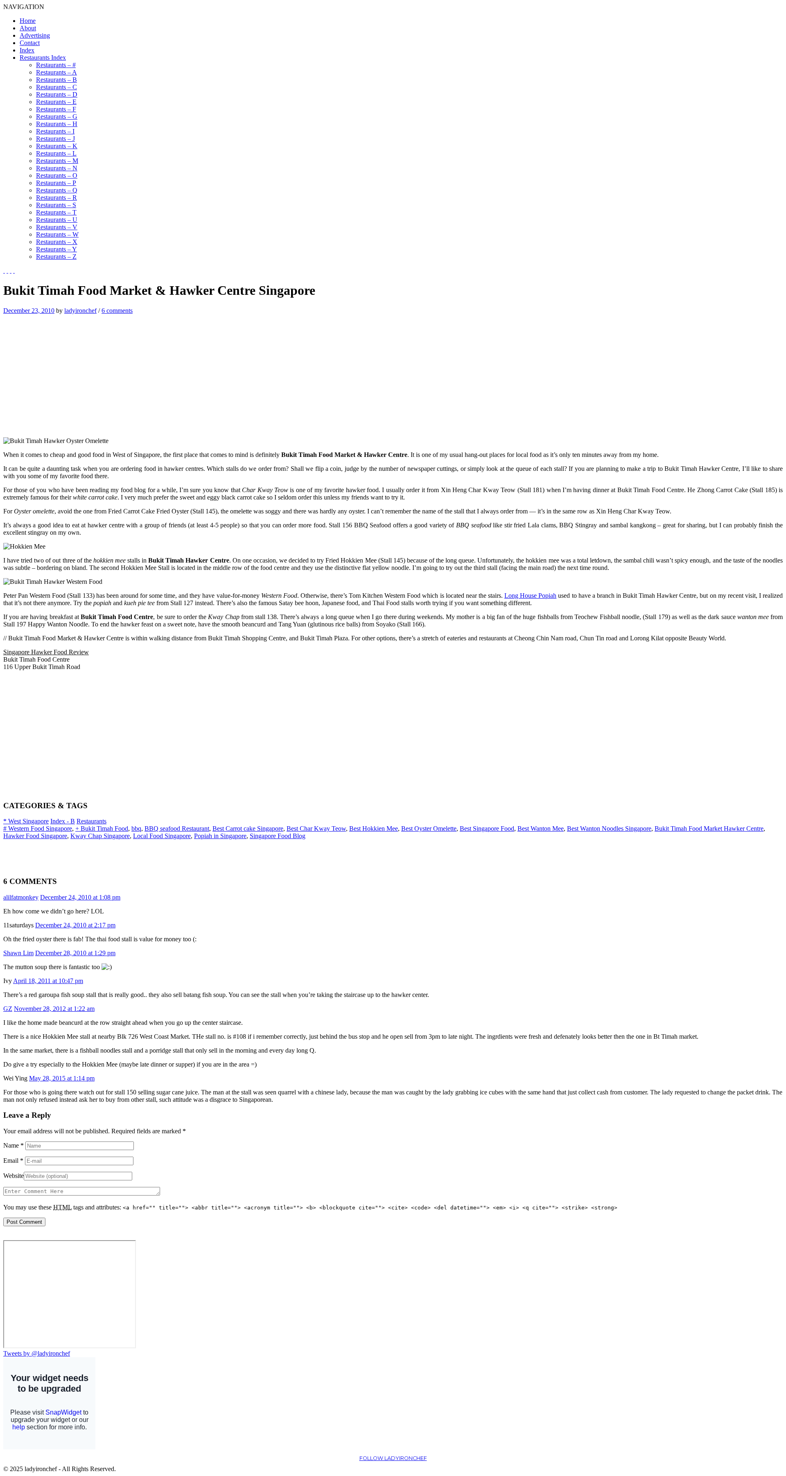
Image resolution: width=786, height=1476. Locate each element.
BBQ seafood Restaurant (177, 828)
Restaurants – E (56, 101)
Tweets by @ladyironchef (36, 1353)
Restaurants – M (57, 160)
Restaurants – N (56, 168)
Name (13, 1145)
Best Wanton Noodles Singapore (609, 828)
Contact (30, 42)
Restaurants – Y (56, 249)
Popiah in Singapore (220, 835)
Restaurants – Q (56, 190)
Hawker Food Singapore (35, 835)
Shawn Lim (18, 952)
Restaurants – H (56, 123)
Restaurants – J (55, 138)
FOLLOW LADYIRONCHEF (393, 1458)
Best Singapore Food (487, 828)
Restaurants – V (56, 227)
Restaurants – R (56, 197)
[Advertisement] (72, 371)
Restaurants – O (56, 175)
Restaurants (91, 821)
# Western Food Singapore (37, 828)
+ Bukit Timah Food (101, 828)
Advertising (35, 35)
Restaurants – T (56, 212)
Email (13, 1160)
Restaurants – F (56, 109)
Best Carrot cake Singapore (247, 828)
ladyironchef (80, 310)
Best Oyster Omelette (428, 828)
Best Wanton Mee (540, 828)
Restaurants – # (56, 64)
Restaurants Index (43, 57)
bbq (136, 828)
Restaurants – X (56, 241)
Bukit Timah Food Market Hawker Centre (709, 828)
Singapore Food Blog (277, 835)
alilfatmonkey (20, 897)
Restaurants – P (56, 182)
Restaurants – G (56, 116)
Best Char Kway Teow (316, 828)
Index (27, 50)
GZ (7, 1008)
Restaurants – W (57, 234)
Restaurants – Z (56, 256)
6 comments (117, 310)
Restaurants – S (56, 204)
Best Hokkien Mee (373, 828)
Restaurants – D (56, 94)
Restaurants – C (56, 87)
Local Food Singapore (162, 835)
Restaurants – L (56, 153)
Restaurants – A (56, 72)
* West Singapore (26, 821)
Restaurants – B (56, 79)
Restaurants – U (56, 219)
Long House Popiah (530, 595)
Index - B (62, 821)
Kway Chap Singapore (100, 835)
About (28, 28)
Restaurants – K (56, 145)
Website (13, 1175)
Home (28, 20)
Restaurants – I (55, 131)
